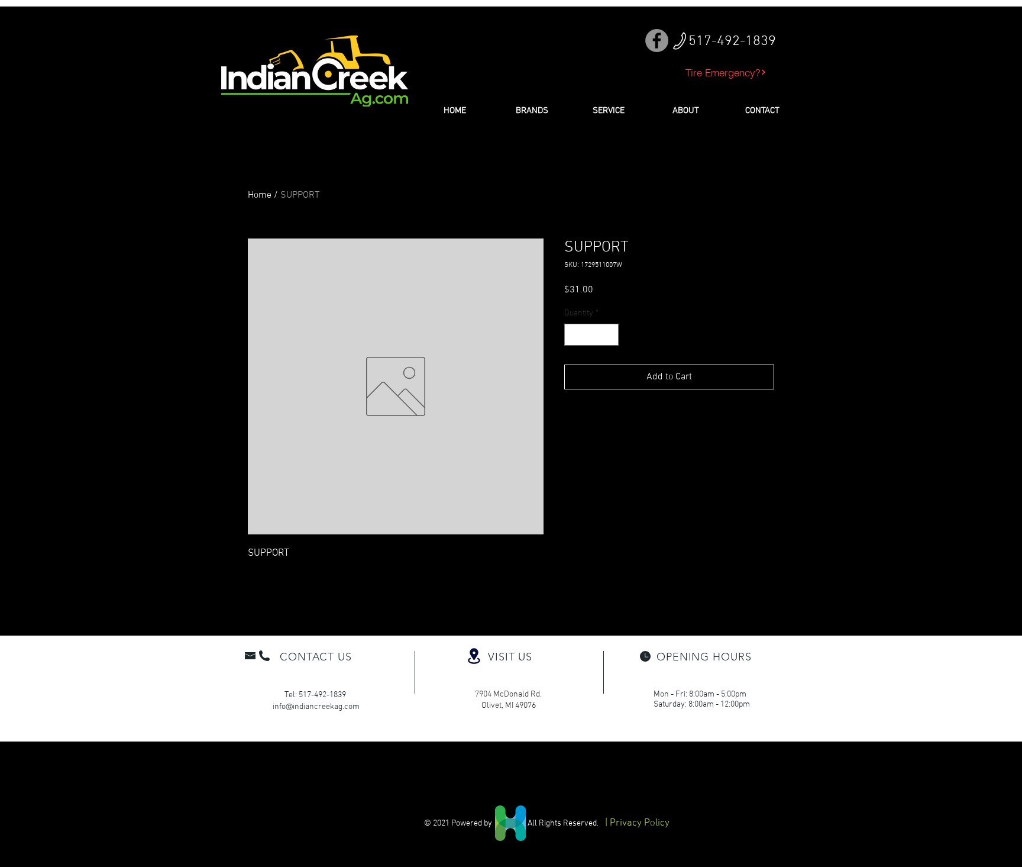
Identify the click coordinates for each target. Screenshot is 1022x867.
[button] (531, 111)
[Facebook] (656, 40)
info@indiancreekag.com (316, 707)
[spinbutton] (591, 334)
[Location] (473, 656)
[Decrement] (573, 334)
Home (259, 195)
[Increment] (609, 334)
